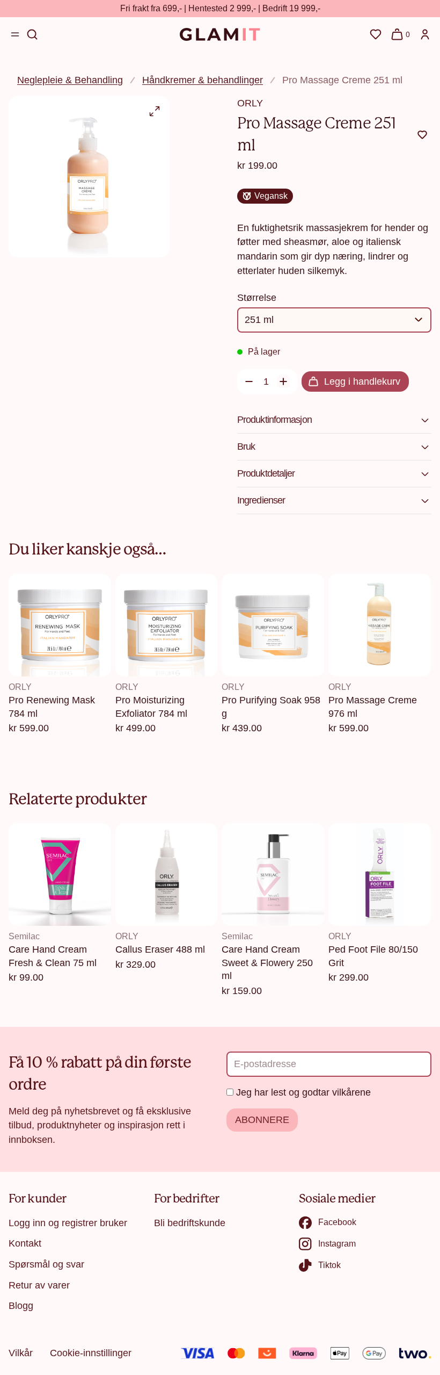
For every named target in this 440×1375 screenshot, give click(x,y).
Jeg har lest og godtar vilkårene (303, 1092)
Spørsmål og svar (46, 1264)
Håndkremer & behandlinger (202, 80)
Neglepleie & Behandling (70, 80)
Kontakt (25, 1243)
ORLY (250, 103)
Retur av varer (39, 1285)
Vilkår (21, 1353)
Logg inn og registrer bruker (68, 1223)
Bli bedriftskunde (189, 1223)
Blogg (21, 1305)
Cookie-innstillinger (90, 1353)
